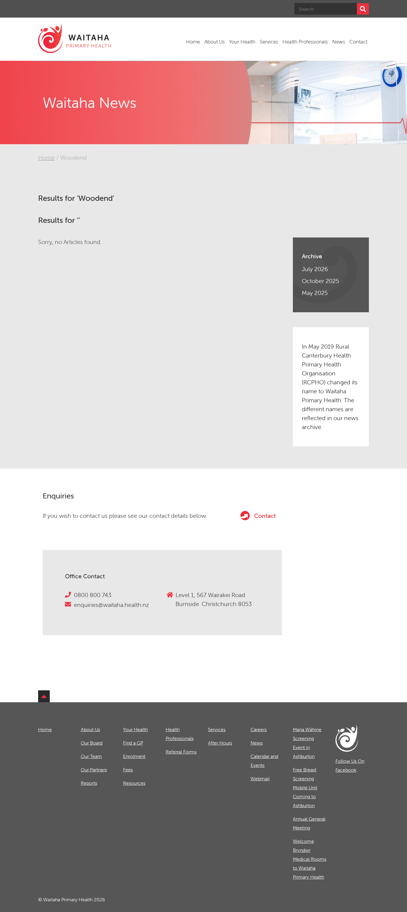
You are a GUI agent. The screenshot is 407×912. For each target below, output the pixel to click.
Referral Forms (181, 752)
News (338, 41)
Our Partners (94, 770)
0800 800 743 (92, 595)
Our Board (91, 743)
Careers (259, 729)
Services (269, 41)
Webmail (260, 779)
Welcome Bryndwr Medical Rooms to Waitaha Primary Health (309, 859)
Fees (128, 770)
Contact (358, 41)
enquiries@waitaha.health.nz (111, 604)
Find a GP (133, 743)
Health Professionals (305, 41)
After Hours (220, 743)
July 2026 (315, 269)
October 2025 (320, 281)
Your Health (242, 41)
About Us (214, 41)
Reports (89, 783)
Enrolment (134, 756)
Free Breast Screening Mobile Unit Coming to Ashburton (305, 787)
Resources (134, 783)
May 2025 (315, 292)
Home (193, 41)
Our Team (91, 756)
